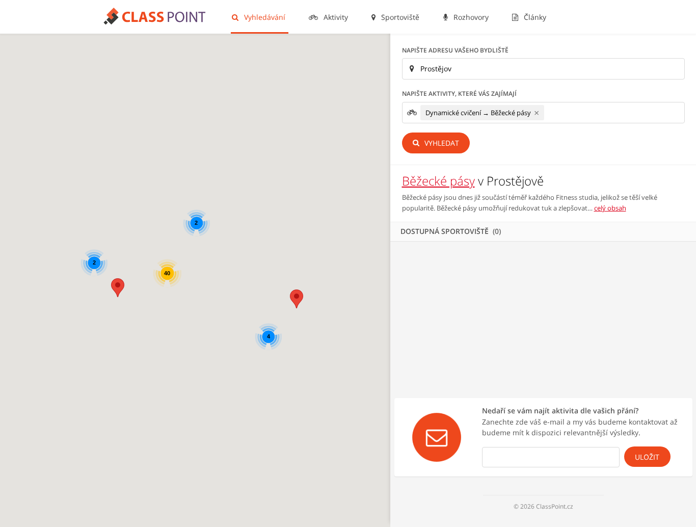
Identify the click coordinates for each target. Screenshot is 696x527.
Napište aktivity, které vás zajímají (459, 93)
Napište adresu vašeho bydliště (455, 50)
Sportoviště (399, 17)
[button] (117, 287)
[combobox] (543, 112)
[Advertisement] (543, 318)
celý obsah (610, 208)
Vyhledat (440, 143)
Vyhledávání (263, 17)
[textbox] (549, 112)
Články (534, 17)
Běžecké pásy (438, 180)
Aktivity (335, 17)
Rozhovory (470, 17)
